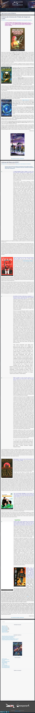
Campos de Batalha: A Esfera (5, 661)
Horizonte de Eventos (5, 627)
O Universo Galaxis (4, 658)
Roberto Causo (4, 20)
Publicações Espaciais (5, 631)
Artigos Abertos (19, 20)
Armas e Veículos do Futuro (5, 659)
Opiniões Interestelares (5, 629)
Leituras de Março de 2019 (10, 162)
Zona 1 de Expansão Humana (6, 665)
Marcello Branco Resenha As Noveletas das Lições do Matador (10, 638)
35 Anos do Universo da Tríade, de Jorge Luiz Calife (15, 17)
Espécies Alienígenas (4, 662)
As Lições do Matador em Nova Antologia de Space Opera (9, 639)
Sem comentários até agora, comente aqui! (17, 158)
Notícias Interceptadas (5, 628)
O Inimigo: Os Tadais (4, 663)
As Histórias (3, 660)
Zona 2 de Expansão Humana (6, 666)
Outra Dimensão (24, 20)
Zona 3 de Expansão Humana (6, 667)
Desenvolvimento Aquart (17, 711)
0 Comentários (30, 20)
